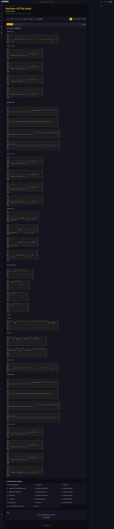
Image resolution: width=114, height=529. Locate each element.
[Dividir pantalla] (1, 35)
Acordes (10, 24)
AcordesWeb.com (47, 525)
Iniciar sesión (46, 517)
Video (21, 24)
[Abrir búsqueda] (104, 1)
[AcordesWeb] (7, 2)
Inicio (7, 5)
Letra (15, 24)
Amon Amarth (12, 5)
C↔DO (30, 19)
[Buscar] (74, 1)
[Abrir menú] (101, 1)
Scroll (25, 19)
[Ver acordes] (1, 32)
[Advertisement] (101, 30)
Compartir (40, 19)
